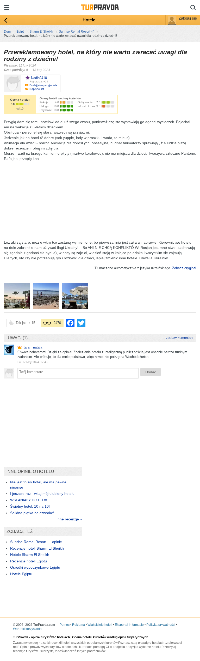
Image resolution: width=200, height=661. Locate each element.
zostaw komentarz (179, 338)
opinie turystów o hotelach (50, 637)
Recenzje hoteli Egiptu (28, 561)
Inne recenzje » (69, 519)
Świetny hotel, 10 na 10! (30, 506)
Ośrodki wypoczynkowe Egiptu (35, 567)
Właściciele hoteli (100, 625)
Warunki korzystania (27, 629)
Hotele (89, 20)
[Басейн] (17, 296)
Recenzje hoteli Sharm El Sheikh (37, 548)
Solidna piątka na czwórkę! (32, 513)
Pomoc (65, 625)
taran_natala (33, 347)
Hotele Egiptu (21, 574)
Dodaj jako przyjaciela (43, 85)
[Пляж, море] (46, 296)
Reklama (78, 625)
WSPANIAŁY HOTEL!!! (28, 500)
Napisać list (36, 89)
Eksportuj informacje (129, 625)
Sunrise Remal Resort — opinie (36, 542)
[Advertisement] (98, 197)
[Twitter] (81, 323)
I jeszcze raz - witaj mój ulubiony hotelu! (43, 493)
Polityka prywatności (160, 625)
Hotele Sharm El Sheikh (29, 554)
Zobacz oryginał (184, 268)
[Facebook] (70, 323)
